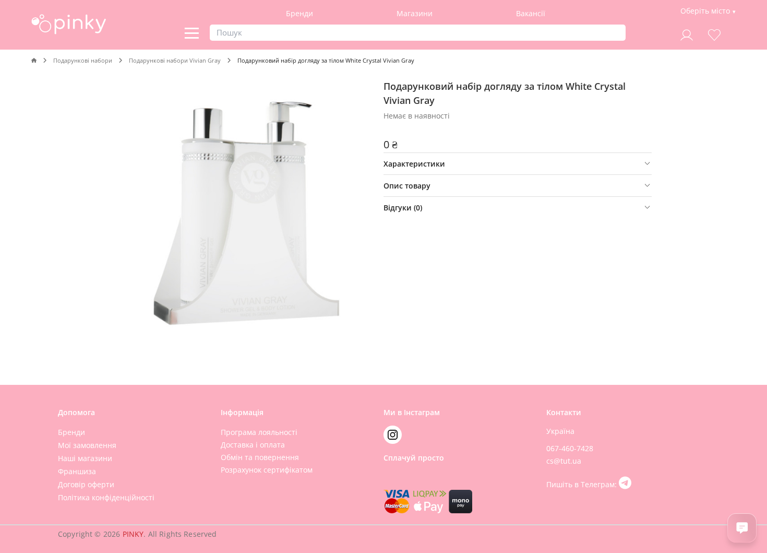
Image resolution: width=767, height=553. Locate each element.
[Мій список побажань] (714, 34)
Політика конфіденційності (106, 497)
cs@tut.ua (563, 461)
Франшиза (77, 471)
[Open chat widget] (742, 528)
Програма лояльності (259, 432)
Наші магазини (85, 458)
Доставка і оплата (253, 445)
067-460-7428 (569, 448)
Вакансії (530, 13)
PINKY (133, 534)
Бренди (299, 13)
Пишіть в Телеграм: (582, 484)
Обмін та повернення (260, 457)
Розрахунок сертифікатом (267, 470)
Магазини (415, 13)
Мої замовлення (87, 445)
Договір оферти (86, 484)
